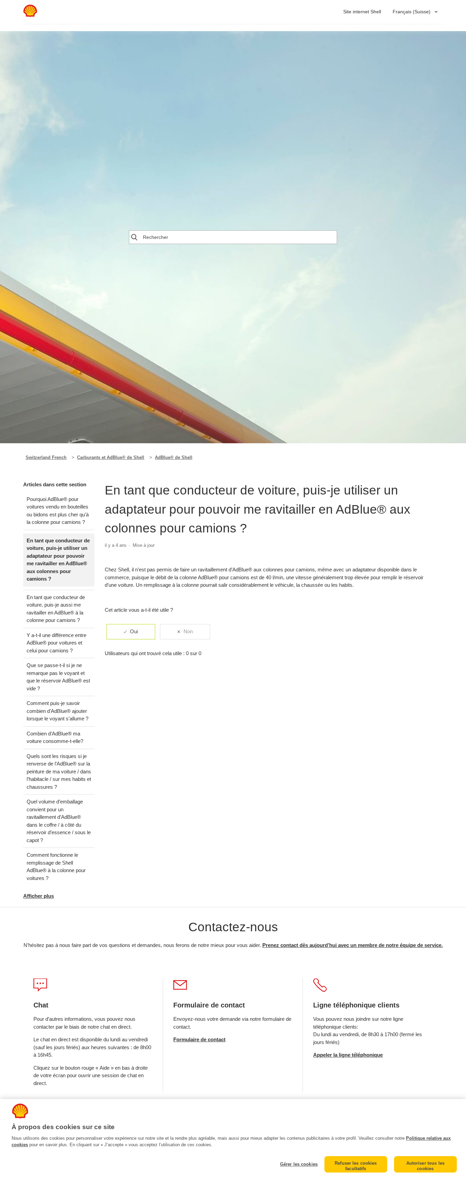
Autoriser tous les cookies (425, 1166)
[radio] (130, 631)
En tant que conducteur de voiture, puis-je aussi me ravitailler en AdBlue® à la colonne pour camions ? (56, 608)
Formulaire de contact (199, 1039)
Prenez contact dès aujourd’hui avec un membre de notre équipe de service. (352, 945)
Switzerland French (46, 457)
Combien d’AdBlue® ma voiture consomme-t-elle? (55, 737)
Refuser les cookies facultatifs (356, 1166)
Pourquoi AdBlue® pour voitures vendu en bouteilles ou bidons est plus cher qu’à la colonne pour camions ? (58, 510)
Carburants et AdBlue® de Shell (110, 457)
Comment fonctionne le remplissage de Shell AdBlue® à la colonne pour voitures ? (56, 866)
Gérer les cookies (299, 1164)
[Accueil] (30, 15)
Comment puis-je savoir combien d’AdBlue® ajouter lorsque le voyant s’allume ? (57, 710)
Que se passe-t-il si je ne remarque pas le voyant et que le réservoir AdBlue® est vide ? (58, 676)
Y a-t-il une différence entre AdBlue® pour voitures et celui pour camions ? (56, 642)
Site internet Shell (362, 11)
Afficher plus (38, 896)
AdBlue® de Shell (173, 457)
